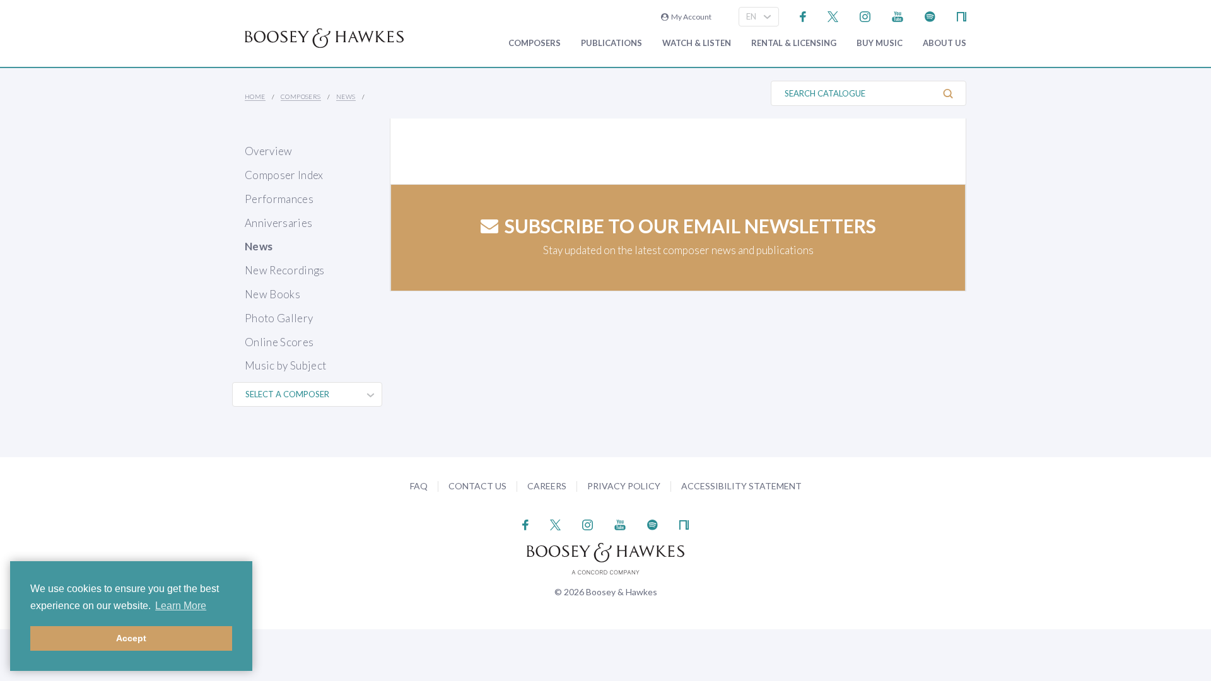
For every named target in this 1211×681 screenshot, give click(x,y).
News (346, 96)
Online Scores (279, 342)
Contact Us (477, 485)
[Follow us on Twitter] (833, 15)
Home (255, 96)
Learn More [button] (180, 605)
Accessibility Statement (741, 485)
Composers (534, 43)
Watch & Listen (696, 43)
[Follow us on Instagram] (865, 15)
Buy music (880, 43)
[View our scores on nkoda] (961, 15)
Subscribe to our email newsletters (690, 225)
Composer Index (284, 175)
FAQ (419, 485)
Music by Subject (285, 365)
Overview (269, 151)
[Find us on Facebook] (803, 15)
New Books (272, 294)
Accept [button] (131, 638)
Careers (546, 485)
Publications (611, 43)
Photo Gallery (279, 318)
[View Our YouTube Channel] (897, 15)
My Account (690, 16)
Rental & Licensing (793, 43)
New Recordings (285, 270)
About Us (944, 43)
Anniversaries (278, 223)
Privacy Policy (623, 485)
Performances (279, 199)
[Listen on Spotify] (930, 15)
